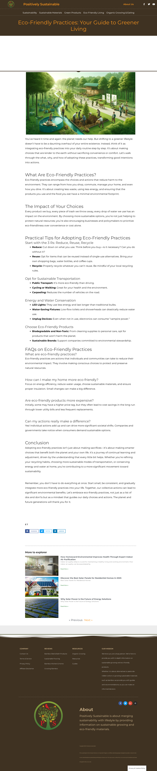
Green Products (72, 12)
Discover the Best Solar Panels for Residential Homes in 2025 (91, 578)
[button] (32, 531)
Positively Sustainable (41, 4)
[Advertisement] (78, 52)
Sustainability (30, 12)
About (86, 709)
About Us (128, 4)
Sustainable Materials (50, 12)
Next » (88, 620)
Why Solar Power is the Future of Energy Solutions (86, 599)
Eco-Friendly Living (93, 12)
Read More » (64, 569)
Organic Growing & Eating (120, 12)
